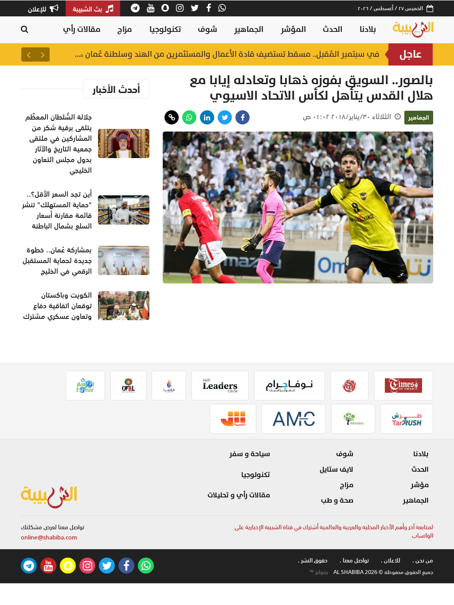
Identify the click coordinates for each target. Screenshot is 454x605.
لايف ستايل (336, 469)
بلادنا (368, 29)
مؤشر (420, 485)
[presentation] (42, 54)
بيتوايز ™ (319, 572)
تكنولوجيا (165, 29)
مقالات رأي (82, 29)
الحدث (332, 29)
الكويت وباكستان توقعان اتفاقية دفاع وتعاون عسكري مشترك (57, 305)
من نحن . (422, 560)
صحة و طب (337, 500)
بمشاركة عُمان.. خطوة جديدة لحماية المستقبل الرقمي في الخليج (57, 260)
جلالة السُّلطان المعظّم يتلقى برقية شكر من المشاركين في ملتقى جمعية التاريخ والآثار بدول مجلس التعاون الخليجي (226, 54)
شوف (207, 29)
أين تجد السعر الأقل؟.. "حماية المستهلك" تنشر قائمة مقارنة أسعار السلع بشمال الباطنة (57, 210)
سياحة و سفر (249, 454)
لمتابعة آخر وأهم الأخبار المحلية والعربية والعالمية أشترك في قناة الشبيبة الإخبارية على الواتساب (334, 531)
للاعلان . (390, 560)
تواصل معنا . (354, 560)
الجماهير (248, 29)
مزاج (124, 29)
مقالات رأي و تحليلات (238, 495)
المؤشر (293, 29)
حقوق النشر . (313, 560)
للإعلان (38, 9)
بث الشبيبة (88, 9)
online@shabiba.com (49, 537)
